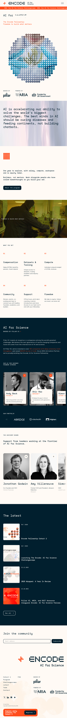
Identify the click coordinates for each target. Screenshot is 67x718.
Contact (6, 690)
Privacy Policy (6, 704)
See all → (9, 613)
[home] (18, 3)
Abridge (35, 394)
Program (6, 679)
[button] (62, 3)
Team (5, 687)
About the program (12, 188)
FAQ (19, 677)
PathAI (8, 395)
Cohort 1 (7, 677)
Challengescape (10, 682)
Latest (6, 685)
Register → (30, 712)
